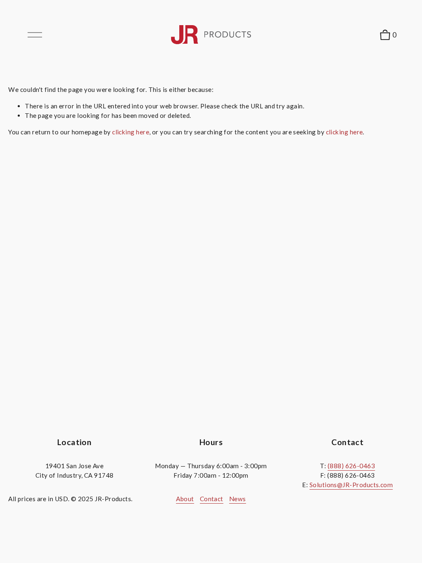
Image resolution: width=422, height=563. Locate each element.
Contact (211, 498)
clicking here (130, 132)
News (237, 498)
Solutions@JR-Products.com (351, 484)
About (185, 498)
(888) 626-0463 (351, 465)
